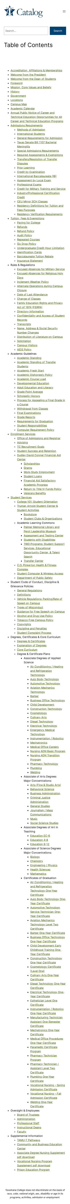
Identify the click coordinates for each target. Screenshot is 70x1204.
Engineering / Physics (43, 865)
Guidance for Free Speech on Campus (41, 611)
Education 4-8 (39, 840)
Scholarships (32, 463)
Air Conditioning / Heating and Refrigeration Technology (46, 671)
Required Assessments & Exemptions (40, 155)
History (15, 91)
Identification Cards (29, 252)
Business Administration (45, 793)
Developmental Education (33, 383)
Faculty (21, 1131)
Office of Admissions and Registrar (38, 438)
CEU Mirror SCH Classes (32, 201)
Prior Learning (26, 167)
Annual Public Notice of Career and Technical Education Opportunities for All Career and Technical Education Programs (37, 117)
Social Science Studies (44, 823)
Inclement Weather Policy (33, 281)
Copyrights (24, 624)
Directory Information (30, 311)
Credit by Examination (31, 172)
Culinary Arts (38, 717)
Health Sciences (40, 869)
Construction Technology (46, 708)
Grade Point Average (30, 391)
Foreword (16, 83)
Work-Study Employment (39, 472)
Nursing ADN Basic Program (47, 751)
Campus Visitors (27, 345)
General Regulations (29, 590)
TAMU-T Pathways (28, 1140)
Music (33, 818)
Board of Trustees (28, 1114)
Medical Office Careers (44, 747)
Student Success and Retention (36, 451)
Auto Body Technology (44, 679)
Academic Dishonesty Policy (34, 374)
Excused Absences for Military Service (41, 269)
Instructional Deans (29, 1127)
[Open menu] (64, 11)
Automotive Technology (45, 683)
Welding (35, 772)
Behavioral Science (42, 789)
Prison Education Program (33, 1169)
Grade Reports (26, 417)
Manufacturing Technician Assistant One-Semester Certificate (46, 1022)
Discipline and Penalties (32, 628)
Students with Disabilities (39, 539)
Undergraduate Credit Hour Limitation (40, 248)
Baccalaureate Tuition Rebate (35, 256)
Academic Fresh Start (30, 370)
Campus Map (19, 104)
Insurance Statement (30, 260)
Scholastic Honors (28, 396)
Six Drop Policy (26, 243)
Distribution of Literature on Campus (40, 336)
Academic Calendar (23, 108)
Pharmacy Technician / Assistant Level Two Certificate (44, 1068)
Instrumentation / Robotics (46, 738)
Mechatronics (38, 742)
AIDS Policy (24, 349)
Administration (26, 1119)
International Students (31, 133)
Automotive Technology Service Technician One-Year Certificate (45, 912)
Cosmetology (38, 713)
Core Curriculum (27, 649)
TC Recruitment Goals (30, 446)
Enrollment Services (23, 434)
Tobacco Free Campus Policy (35, 620)
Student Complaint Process (34, 632)
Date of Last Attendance (32, 294)
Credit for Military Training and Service (41, 188)
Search (58, 30)
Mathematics (38, 873)
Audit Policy (24, 235)
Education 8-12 (39, 844)
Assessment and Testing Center (43, 535)
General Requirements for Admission (40, 138)
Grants (28, 467)
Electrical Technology (43, 725)
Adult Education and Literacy (35, 387)
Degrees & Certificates (31, 641)
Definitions (24, 594)
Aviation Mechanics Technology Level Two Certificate (44, 924)
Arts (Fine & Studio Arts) (45, 785)
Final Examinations (29, 413)
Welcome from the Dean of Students (33, 78)
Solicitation (24, 341)
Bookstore (30, 514)
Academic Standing (29, 358)
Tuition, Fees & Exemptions (27, 218)
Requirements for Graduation (35, 421)
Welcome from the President (28, 74)
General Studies (40, 806)
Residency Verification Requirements (40, 214)
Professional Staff (28, 1123)
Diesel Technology (41, 721)
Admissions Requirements (26, 125)
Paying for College (28, 222)
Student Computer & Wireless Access (40, 573)
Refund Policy (25, 231)
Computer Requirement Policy (35, 429)
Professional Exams (29, 184)
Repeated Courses (28, 239)
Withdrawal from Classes (32, 408)
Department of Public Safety (35, 577)
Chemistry (36, 861)
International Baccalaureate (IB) (36, 176)
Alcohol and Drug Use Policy (35, 615)
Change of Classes (29, 298)
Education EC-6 (40, 835)
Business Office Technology (47, 700)
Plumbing (36, 768)
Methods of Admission (31, 129)
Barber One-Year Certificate (47, 933)
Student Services (21, 497)
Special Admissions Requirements (38, 150)
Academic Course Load (31, 379)
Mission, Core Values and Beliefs (31, 87)
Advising (22, 442)
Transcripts (24, 324)
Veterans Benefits (35, 493)
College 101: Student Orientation (37, 501)
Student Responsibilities (32, 425)
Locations (17, 100)
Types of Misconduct (30, 607)
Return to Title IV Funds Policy (42, 489)
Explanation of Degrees (31, 645)
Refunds (22, 226)
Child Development (42, 704)
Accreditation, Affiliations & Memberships (36, 70)
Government (18, 95)
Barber (34, 696)
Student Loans (33, 476)
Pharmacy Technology (44, 763)
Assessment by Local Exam (34, 180)
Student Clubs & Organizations (43, 518)
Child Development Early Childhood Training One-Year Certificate (45, 950)
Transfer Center (33, 560)
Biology (35, 856)
